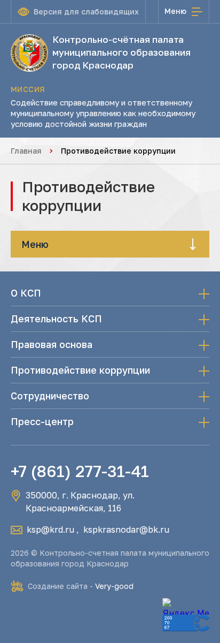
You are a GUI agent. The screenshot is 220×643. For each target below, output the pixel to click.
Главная (26, 150)
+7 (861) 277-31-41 (80, 471)
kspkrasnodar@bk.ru (126, 529)
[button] (110, 244)
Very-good (114, 586)
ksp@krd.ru (50, 529)
